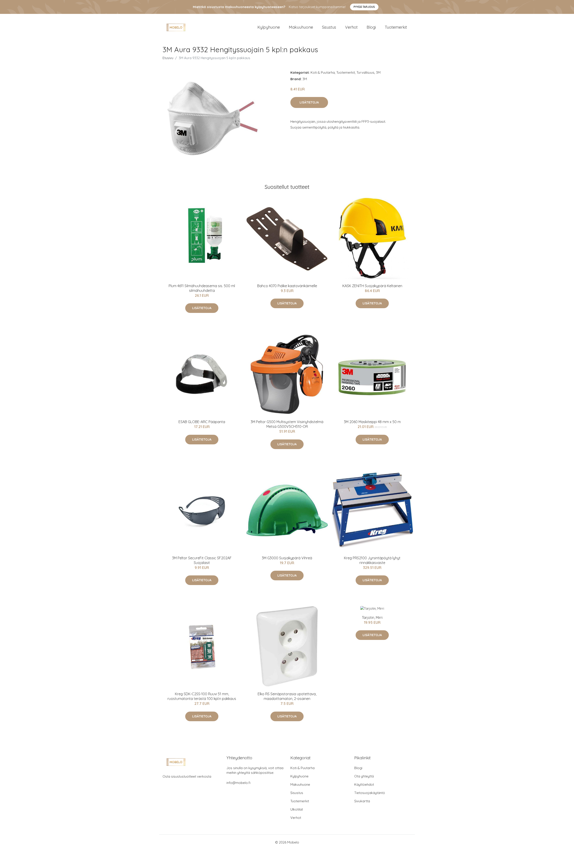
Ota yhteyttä (364, 776)
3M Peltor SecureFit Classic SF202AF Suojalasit (202, 560)
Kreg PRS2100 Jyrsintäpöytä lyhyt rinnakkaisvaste (372, 560)
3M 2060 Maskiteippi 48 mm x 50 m (372, 422)
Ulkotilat (296, 809)
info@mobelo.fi (238, 783)
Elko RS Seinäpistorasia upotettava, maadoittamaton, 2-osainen (287, 696)
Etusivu (168, 58)
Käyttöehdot (364, 784)
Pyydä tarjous (364, 7)
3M (378, 72)
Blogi (371, 27)
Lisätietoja (309, 102)
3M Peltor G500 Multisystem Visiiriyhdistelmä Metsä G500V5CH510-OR (287, 424)
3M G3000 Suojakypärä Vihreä (287, 558)
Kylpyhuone (268, 27)
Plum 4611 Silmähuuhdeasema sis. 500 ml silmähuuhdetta (202, 288)
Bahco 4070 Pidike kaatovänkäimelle (287, 286)
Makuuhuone (301, 27)
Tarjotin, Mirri (372, 617)
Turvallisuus (365, 72)
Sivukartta (362, 801)
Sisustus (329, 27)
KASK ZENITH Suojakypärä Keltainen (372, 286)
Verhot (351, 27)
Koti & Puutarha (323, 72)
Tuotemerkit (396, 27)
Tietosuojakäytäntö (369, 793)
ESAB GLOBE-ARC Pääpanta (201, 422)
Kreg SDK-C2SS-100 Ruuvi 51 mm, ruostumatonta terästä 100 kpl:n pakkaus (201, 696)
